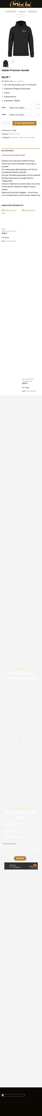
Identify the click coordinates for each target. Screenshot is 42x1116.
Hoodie (26, 137)
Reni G (15, 734)
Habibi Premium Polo (9, 231)
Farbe (4, 107)
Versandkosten (18, 81)
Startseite (11, 12)
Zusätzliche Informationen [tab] (13, 155)
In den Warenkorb (24, 123)
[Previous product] (23, 15)
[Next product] (18, 15)
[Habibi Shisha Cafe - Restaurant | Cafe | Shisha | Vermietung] (21, 4)
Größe (4, 114)
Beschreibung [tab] (8, 151)
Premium (32, 12)
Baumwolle (14, 137)
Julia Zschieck (18, 785)
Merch (22, 12)
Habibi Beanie (27, 381)
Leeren (38, 104)
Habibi (21, 137)
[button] (3, 4)
